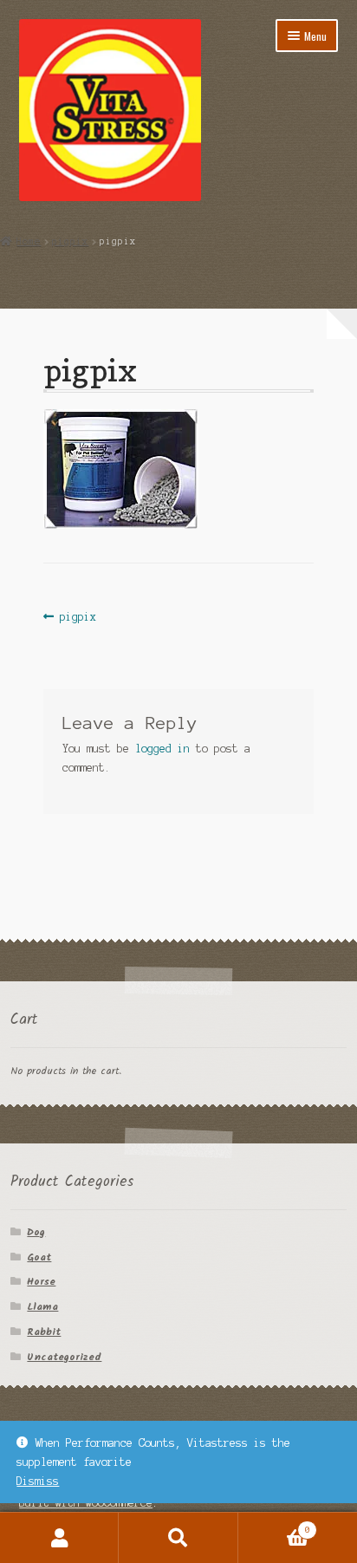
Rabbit (44, 1332)
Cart (274, 1525)
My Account (59, 1538)
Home (28, 241)
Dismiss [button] (37, 1481)
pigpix (70, 241)
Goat (39, 1257)
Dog (36, 1232)
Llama (42, 1307)
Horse (41, 1281)
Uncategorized (64, 1357)
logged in (162, 748)
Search (178, 1538)
